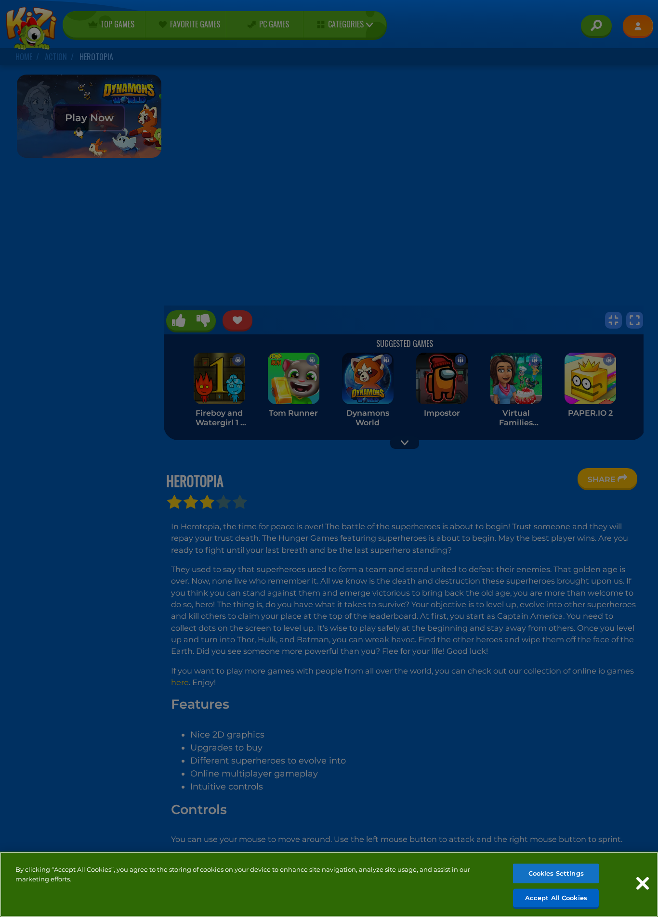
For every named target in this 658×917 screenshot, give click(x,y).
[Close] (642, 883)
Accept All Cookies (556, 897)
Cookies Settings (556, 873)
